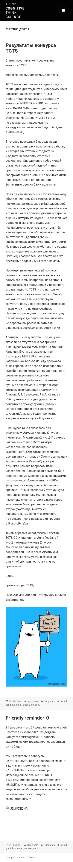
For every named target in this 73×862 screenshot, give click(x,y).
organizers (28, 705)
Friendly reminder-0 (27, 718)
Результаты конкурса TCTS (31, 48)
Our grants (49, 701)
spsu (37, 705)
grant (19, 705)
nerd (35, 848)
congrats (10, 705)
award (63, 701)
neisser (28, 848)
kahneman (17, 848)
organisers (32, 701)
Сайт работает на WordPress (21, 857)
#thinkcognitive (29, 737)
